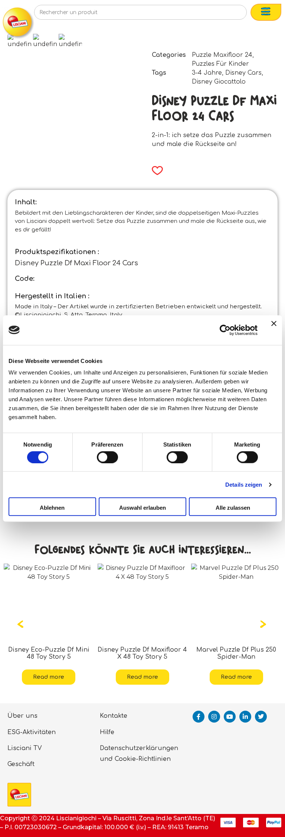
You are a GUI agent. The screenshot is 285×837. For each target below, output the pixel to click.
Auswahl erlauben (142, 508)
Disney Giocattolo (219, 81)
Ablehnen (52, 508)
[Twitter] (261, 717)
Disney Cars (243, 72)
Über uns (22, 716)
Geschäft (21, 764)
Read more (55, 677)
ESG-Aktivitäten (31, 732)
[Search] (229, 14)
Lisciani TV (24, 748)
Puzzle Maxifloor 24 (222, 55)
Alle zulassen (233, 508)
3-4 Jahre (207, 72)
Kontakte (113, 716)
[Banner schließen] (273, 330)
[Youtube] (230, 717)
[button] (155, 170)
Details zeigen (243, 484)
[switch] (107, 457)
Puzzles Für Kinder (220, 64)
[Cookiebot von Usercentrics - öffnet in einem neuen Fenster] (225, 329)
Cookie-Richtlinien (143, 759)
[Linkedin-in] (245, 717)
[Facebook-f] (198, 717)
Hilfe (107, 732)
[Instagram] (214, 717)
